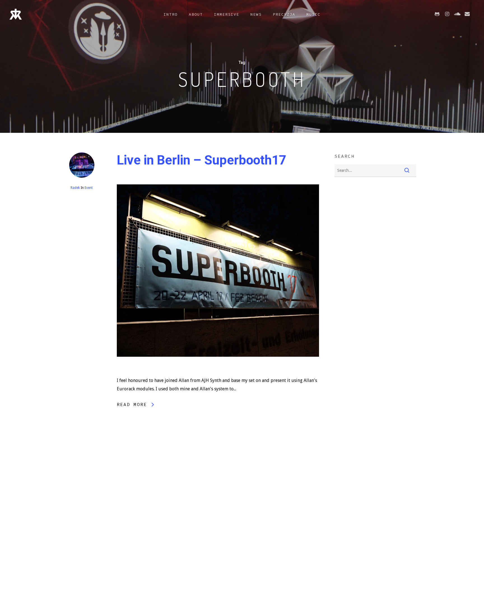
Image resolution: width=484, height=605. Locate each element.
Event (89, 188)
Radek (75, 188)
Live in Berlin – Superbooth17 (201, 160)
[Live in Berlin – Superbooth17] (218, 372)
